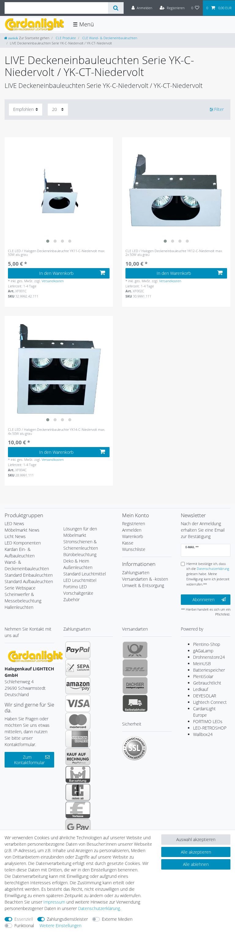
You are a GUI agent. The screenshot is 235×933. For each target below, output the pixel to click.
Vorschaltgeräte (78, 593)
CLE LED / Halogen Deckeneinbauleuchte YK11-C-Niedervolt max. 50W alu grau (56, 253)
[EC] (78, 792)
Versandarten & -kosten (145, 579)
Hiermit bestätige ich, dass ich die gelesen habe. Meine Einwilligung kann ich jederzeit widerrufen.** (207, 573)
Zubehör (71, 599)
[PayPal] (78, 650)
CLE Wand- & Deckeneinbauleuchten (109, 38)
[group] (59, 191)
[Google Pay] (78, 827)
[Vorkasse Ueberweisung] (78, 810)
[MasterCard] (78, 721)
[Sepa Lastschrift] (78, 668)
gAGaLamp (203, 651)
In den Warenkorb (56, 273)
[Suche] (116, 8)
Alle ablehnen (196, 864)
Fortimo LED (75, 587)
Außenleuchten (77, 567)
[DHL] (135, 668)
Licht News (15, 536)
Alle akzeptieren (196, 852)
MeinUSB (202, 663)
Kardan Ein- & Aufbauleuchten (20, 552)
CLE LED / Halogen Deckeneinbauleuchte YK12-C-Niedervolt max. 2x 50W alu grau (174, 253)
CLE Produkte (65, 38)
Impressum (54, 902)
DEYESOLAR (204, 696)
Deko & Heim (76, 561)
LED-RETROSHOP (209, 728)
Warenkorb (132, 536)
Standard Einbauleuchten (29, 575)
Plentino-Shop (206, 644)
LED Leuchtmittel (79, 580)
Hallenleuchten (19, 607)
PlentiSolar (203, 676)
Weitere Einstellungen (60, 925)
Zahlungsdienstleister (67, 919)
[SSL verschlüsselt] (134, 748)
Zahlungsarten (135, 572)
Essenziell (23, 919)
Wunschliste (133, 549)
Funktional (24, 925)
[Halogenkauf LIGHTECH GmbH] (35, 656)
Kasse (127, 543)
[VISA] (78, 703)
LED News (14, 523)
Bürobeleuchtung (79, 554)
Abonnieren (203, 599)
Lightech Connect (210, 702)
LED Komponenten (23, 543)
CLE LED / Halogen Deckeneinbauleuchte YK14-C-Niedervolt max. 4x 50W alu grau (56, 431)
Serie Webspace (20, 588)
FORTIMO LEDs (207, 721)
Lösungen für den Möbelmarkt (80, 532)
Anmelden (131, 530)
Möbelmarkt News (22, 530)
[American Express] (78, 739)
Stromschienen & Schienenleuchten (80, 545)
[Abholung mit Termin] (135, 703)
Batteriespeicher (209, 670)
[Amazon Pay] (78, 685)
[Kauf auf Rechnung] (78, 756)
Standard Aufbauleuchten (29, 581)
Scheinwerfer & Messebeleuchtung (23, 597)
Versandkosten (53, 281)
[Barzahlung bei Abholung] (78, 774)
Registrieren (133, 523)
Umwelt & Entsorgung (143, 585)
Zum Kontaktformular (29, 759)
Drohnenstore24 (209, 657)
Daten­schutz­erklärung (99, 908)
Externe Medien (117, 919)
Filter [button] (219, 109)
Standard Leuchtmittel (84, 574)
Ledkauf (200, 689)
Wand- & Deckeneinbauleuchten (27, 565)
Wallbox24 (203, 734)
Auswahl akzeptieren (195, 839)
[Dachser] (135, 685)
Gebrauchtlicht (207, 683)
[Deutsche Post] (135, 650)
